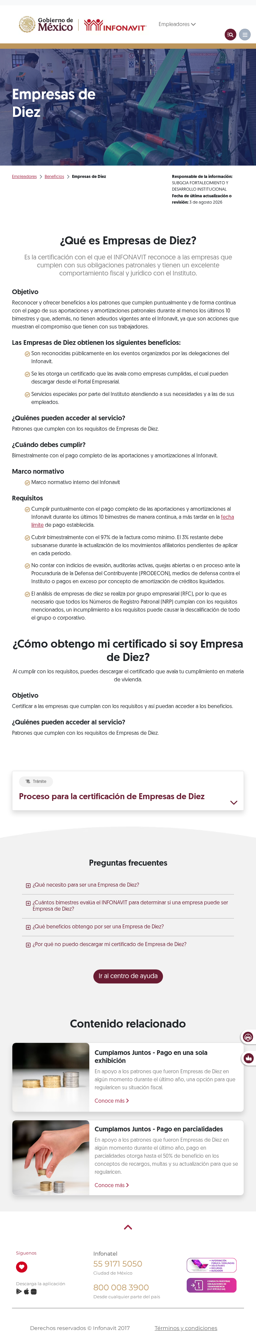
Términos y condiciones (186, 1328)
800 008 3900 (121, 1287)
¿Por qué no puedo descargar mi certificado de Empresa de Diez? (109, 944)
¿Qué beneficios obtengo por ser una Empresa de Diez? (98, 927)
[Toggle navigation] (230, 34)
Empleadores (175, 24)
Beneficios (54, 177)
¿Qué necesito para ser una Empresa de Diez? (86, 885)
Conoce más (110, 1101)
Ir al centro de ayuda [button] (128, 976)
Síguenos (26, 1253)
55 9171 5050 (117, 1264)
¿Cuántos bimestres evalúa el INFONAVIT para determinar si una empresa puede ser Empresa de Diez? (130, 906)
